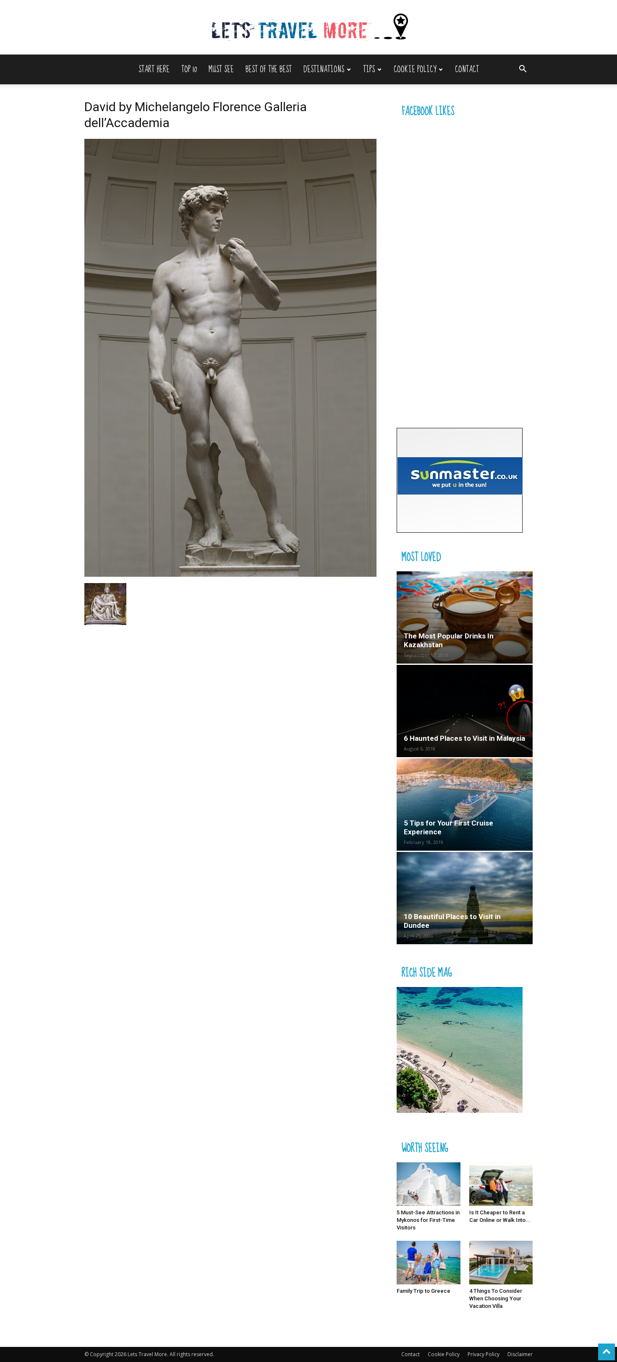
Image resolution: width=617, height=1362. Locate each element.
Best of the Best (269, 69)
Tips (369, 69)
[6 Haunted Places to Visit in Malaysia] (465, 711)
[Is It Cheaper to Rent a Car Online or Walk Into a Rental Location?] (501, 1184)
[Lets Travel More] (308, 28)
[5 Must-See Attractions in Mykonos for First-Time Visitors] (428, 1184)
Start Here (154, 69)
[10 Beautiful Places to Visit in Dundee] (465, 898)
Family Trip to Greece (423, 1291)
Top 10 (189, 69)
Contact (467, 69)
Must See (221, 69)
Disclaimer (520, 1354)
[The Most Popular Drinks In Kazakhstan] (465, 617)
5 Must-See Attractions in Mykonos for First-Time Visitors (428, 1220)
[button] (522, 70)
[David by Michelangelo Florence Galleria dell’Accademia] (230, 574)
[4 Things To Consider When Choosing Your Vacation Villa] (501, 1262)
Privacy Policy (483, 1354)
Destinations (323, 69)
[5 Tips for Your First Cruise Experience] (465, 804)
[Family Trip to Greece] (428, 1262)
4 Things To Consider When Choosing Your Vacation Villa (495, 1298)
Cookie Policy (415, 69)
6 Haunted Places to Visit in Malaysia (464, 738)
